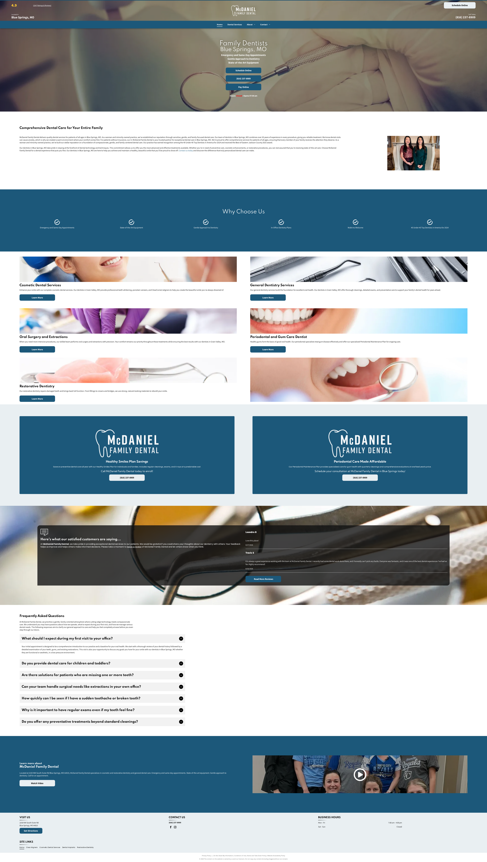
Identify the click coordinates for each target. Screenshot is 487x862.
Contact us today (186, 150)
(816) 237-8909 (465, 17)
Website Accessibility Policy (276, 856)
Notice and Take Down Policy (256, 856)
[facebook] (171, 827)
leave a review (134, 546)
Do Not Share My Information (223, 856)
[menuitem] (219, 24)
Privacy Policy (206, 856)
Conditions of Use (240, 856)
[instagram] (175, 827)
